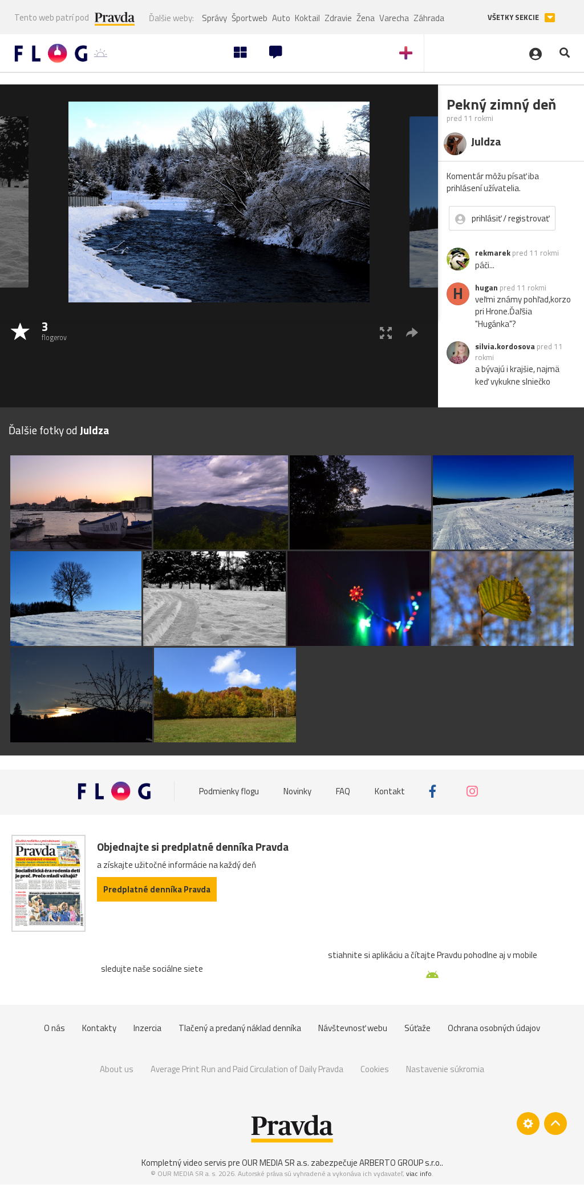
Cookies (374, 1069)
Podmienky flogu (229, 791)
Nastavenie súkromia (445, 1069)
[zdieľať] (412, 332)
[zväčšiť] (386, 332)
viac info (419, 1173)
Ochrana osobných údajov (494, 1028)
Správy (214, 18)
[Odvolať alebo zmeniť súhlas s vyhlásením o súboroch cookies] (528, 1123)
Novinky (297, 791)
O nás (54, 1028)
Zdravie (338, 18)
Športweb (249, 18)
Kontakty (99, 1028)
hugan (486, 287)
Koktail (307, 18)
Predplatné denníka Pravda (156, 889)
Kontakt (390, 791)
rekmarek (492, 252)
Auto (281, 18)
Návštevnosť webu (352, 1028)
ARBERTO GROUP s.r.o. (400, 1162)
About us (116, 1069)
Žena (365, 18)
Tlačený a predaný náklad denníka (240, 1028)
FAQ (343, 791)
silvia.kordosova (505, 346)
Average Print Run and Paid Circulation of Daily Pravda (247, 1069)
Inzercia (147, 1028)
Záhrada (428, 18)
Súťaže (417, 1028)
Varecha (394, 18)
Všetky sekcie (514, 17)
